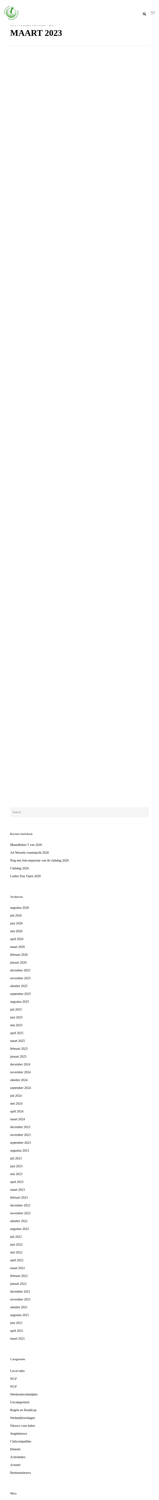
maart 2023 (17, 1189)
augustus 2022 (19, 1229)
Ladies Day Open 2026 (25, 876)
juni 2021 (16, 1323)
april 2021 (16, 1330)
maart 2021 (17, 1338)
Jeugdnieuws (24, 794)
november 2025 (20, 978)
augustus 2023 (19, 1150)
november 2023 (20, 1135)
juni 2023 (16, 1166)
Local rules (17, 1371)
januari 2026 (18, 962)
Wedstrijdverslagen (22, 1418)
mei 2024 (16, 1103)
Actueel (39, 794)
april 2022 (16, 1260)
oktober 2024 (19, 1080)
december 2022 (20, 1205)
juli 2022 (16, 1236)
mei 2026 (16, 931)
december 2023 (20, 1127)
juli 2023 (16, 1158)
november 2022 (20, 1213)
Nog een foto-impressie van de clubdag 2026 (39, 860)
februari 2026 (19, 954)
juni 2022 (16, 1244)
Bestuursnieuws (20, 1472)
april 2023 (16, 1182)
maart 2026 (17, 947)
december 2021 (20, 1291)
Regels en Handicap (23, 1410)
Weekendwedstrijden (23, 1394)
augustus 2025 (19, 1001)
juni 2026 (16, 923)
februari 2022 (19, 1276)
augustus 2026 (19, 907)
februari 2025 (19, 1048)
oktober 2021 (19, 1307)
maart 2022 (17, 1268)
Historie (15, 1449)
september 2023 (20, 1142)
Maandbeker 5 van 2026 (26, 844)
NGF (13, 1378)
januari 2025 (18, 1056)
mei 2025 (16, 1025)
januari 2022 (18, 1283)
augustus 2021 (19, 1315)
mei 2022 (16, 1252)
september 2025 (20, 994)
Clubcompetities (20, 1441)
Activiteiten (17, 1457)
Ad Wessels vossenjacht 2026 (29, 852)
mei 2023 (16, 1174)
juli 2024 (16, 1095)
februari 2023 (19, 1197)
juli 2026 (16, 915)
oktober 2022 (19, 1221)
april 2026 (16, 939)
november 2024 (20, 1072)
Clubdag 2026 (19, 868)
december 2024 (20, 1064)
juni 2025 (16, 1017)
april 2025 (16, 1033)
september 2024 (20, 1088)
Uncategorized (19, 1402)
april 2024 (16, 1111)
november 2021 (20, 1299)
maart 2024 (17, 1119)
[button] (153, 13)
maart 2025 (17, 1041)
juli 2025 (16, 1009)
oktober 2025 (19, 986)
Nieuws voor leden (22, 1425)
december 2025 (20, 970)
